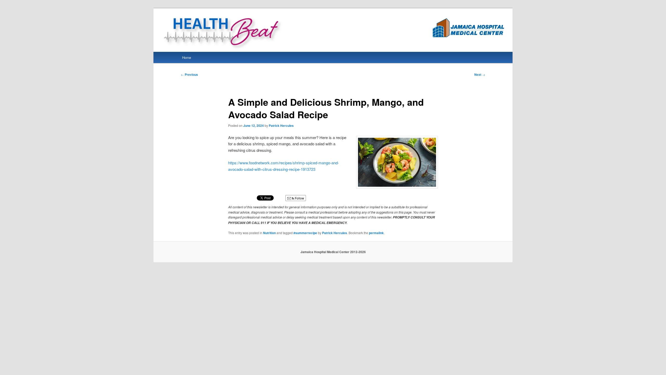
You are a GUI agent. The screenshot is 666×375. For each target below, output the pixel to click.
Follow (299, 198)
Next (479, 74)
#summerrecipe (305, 232)
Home (186, 57)
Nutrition (269, 232)
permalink (376, 232)
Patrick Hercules (281, 125)
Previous (189, 74)
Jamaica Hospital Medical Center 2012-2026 (333, 251)
